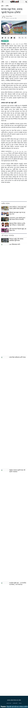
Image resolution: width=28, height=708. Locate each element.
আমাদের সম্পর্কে (8, 703)
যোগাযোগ (20, 703)
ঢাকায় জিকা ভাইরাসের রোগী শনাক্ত (17, 357)
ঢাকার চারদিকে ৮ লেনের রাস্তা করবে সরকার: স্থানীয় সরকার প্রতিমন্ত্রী (17, 207)
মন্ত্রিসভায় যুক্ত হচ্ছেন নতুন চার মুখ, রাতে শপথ (17, 213)
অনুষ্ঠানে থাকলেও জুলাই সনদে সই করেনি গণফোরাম (17, 471)
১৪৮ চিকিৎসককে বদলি (14, 244)
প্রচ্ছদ (2, 6)
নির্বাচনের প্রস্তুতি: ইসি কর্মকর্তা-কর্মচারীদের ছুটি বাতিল (16, 239)
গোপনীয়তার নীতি (15, 703)
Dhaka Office (9, 16)
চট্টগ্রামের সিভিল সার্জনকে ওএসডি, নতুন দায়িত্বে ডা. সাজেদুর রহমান (17, 224)
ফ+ (19, 37)
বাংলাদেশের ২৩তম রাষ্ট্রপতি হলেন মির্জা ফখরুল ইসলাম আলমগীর (17, 218)
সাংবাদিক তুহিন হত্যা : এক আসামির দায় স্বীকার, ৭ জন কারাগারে (17, 583)
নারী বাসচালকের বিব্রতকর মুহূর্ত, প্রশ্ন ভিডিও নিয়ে (17, 229)
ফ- (22, 37)
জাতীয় (7, 6)
